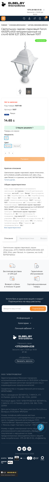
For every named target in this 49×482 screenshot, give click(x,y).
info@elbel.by (24, 357)
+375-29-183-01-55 (34, 10)
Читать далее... (10, 180)
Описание (8, 238)
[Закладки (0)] (40, 18)
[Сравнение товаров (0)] (34, 18)
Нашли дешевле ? (25, 128)
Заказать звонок (25, 361)
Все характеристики (12, 228)
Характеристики (27, 238)
